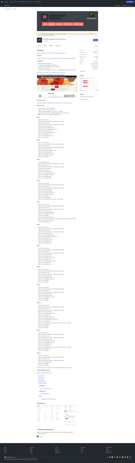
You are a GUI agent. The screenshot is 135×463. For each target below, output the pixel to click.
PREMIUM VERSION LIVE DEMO (43, 102)
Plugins (31, 450)
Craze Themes (41, 380)
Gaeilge (15, 457)
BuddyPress (108, 452)
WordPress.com (109, 447)
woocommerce (95, 68)
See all (97, 90)
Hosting (5, 450)
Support (96, 45)
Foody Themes (41, 375)
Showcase (31, 447)
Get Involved (83, 447)
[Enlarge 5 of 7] (75, 414)
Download (95, 40)
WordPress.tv (58, 452)
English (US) (96, 61)
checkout (92, 63)
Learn (56, 447)
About (5, 447)
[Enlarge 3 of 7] (61, 406)
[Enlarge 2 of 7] (48, 410)
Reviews (44, 45)
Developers (57, 450)
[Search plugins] (15, 9)
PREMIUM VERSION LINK (56, 102)
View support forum (83, 99)
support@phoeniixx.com (45, 393)
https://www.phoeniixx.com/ (46, 388)
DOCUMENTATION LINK (67, 102)
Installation (51, 45)
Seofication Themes (42, 381)
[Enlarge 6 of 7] (75, 422)
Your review (82, 90)
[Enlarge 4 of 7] (75, 406)
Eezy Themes (41, 378)
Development (58, 45)
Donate (82, 450)
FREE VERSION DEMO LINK (42, 53)
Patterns (31, 452)
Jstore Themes (41, 376)
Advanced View (83, 71)
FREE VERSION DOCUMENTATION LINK (57, 53)
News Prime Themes (42, 383)
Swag (82, 452)
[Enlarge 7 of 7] (75, 425)
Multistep (96, 63)
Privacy (5, 452)
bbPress (108, 450)
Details (39, 45)
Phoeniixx (46, 40)
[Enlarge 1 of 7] (48, 406)
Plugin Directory (7, 5)
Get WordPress (130, 1)
